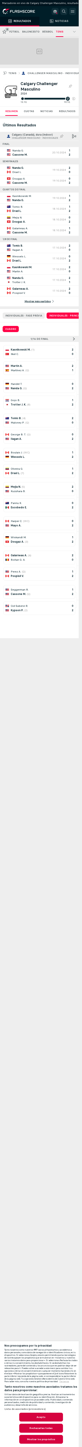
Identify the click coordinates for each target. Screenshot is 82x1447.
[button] (73, 98)
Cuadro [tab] (10, 329)
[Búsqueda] (63, 11)
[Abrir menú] (72, 11)
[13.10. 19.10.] (48, 98)
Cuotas (29, 111)
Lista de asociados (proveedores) (25, 1409)
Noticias (46, 111)
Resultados (67, 111)
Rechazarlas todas (40, 1428)
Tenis (12, 73)
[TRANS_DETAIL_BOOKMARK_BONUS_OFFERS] (55, 11)
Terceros (64, 1381)
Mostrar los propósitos (41, 1439)
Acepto (41, 1417)
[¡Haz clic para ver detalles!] (39, 152)
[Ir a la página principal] (22, 11)
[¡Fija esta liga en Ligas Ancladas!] (70, 86)
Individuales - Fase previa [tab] (23, 315)
